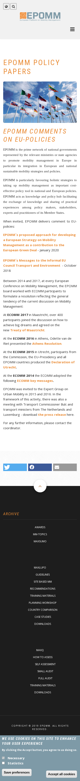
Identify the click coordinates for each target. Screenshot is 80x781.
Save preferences (17, 772)
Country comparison (42, 610)
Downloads (42, 624)
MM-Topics (40, 534)
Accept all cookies (61, 774)
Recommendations (42, 588)
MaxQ (40, 650)
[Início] (40, 16)
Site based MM (43, 581)
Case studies (43, 617)
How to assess (42, 657)
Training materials (42, 596)
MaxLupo (40, 567)
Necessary (16, 758)
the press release (52, 414)
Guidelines (43, 574)
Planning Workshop (43, 603)
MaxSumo (40, 541)
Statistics (15, 763)
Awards (40, 527)
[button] (15, 467)
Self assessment (45, 664)
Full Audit (45, 678)
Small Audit (45, 671)
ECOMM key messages (35, 380)
